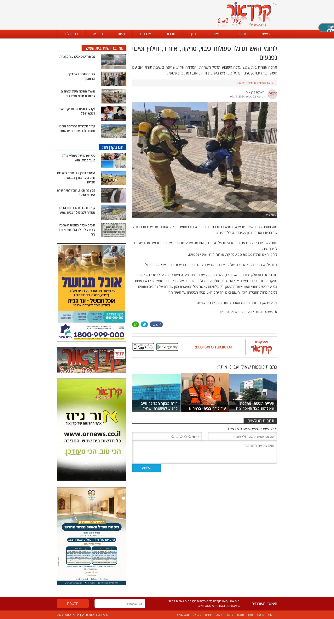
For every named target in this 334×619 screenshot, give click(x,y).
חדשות (242, 33)
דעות (121, 33)
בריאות (217, 33)
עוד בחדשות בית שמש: (104, 48)
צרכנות (145, 33)
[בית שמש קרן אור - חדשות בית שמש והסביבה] (244, 14)
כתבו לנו (71, 33)
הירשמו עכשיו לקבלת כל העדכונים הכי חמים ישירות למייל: (203, 601)
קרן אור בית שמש (74, 614)
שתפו (155, 324)
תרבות (170, 33)
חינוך (194, 33)
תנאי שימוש (182, 614)
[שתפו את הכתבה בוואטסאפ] (135, 324)
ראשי (266, 33)
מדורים (98, 33)
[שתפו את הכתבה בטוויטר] (144, 324)
